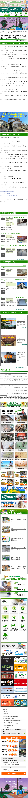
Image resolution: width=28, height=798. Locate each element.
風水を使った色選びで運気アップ (17, 539)
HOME (2, 31)
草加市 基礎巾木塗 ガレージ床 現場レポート (11, 396)
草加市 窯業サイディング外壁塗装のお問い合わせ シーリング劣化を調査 (21, 357)
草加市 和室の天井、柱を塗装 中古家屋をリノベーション (13, 377)
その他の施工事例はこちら (21, 259)
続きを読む (24, 327)
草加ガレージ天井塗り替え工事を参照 (9, 195)
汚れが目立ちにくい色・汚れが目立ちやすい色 (18, 548)
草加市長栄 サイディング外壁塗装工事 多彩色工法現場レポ (13, 391)
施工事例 (5, 709)
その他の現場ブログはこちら (20, 367)
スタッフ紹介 (6, 727)
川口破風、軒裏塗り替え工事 (7, 191)
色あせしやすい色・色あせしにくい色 (16, 558)
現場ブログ (7, 31)
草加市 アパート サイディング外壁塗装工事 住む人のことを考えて (13, 394)
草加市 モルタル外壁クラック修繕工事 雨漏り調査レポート (13, 399)
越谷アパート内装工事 (5, 193)
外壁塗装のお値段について (9, 725)
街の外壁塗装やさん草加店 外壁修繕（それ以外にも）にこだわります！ (13, 381)
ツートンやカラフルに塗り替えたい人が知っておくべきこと (18, 568)
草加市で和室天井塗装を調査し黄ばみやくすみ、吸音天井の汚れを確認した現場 (13, 373)
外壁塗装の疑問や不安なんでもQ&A (11, 722)
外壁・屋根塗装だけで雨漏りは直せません (12, 720)
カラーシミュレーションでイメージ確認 (18, 529)
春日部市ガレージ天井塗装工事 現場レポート (21, 340)
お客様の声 (5, 713)
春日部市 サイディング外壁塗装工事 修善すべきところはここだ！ (14, 384)
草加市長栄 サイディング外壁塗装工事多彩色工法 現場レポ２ (13, 388)
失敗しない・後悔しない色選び (18, 520)
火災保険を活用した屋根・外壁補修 (11, 764)
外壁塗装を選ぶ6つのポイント (9, 718)
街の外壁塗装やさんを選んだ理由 (10, 716)
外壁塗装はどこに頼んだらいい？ (10, 762)
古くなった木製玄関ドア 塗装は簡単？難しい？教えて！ (13, 379)
